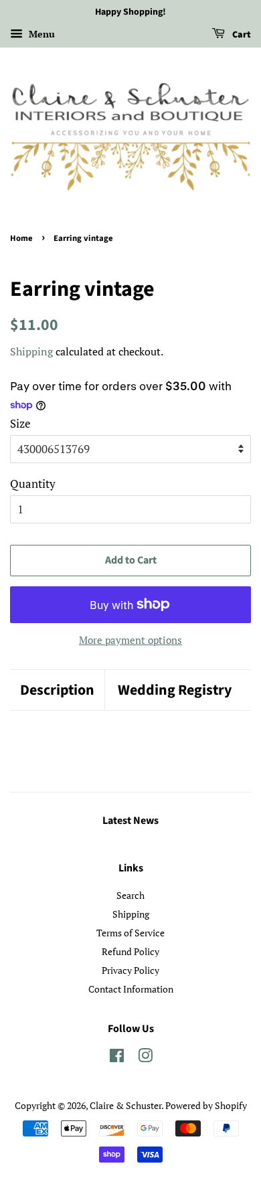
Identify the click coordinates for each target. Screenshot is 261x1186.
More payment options (130, 640)
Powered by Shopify (206, 1105)
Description (57, 690)
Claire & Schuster (125, 1105)
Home (21, 238)
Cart (240, 34)
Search (130, 895)
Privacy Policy (130, 970)
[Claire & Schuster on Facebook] (116, 1057)
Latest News (130, 820)
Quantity (33, 483)
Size (20, 423)
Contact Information (130, 989)
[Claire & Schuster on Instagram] (145, 1057)
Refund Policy (130, 951)
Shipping (31, 351)
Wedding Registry (175, 690)
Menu (40, 33)
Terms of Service (130, 932)
